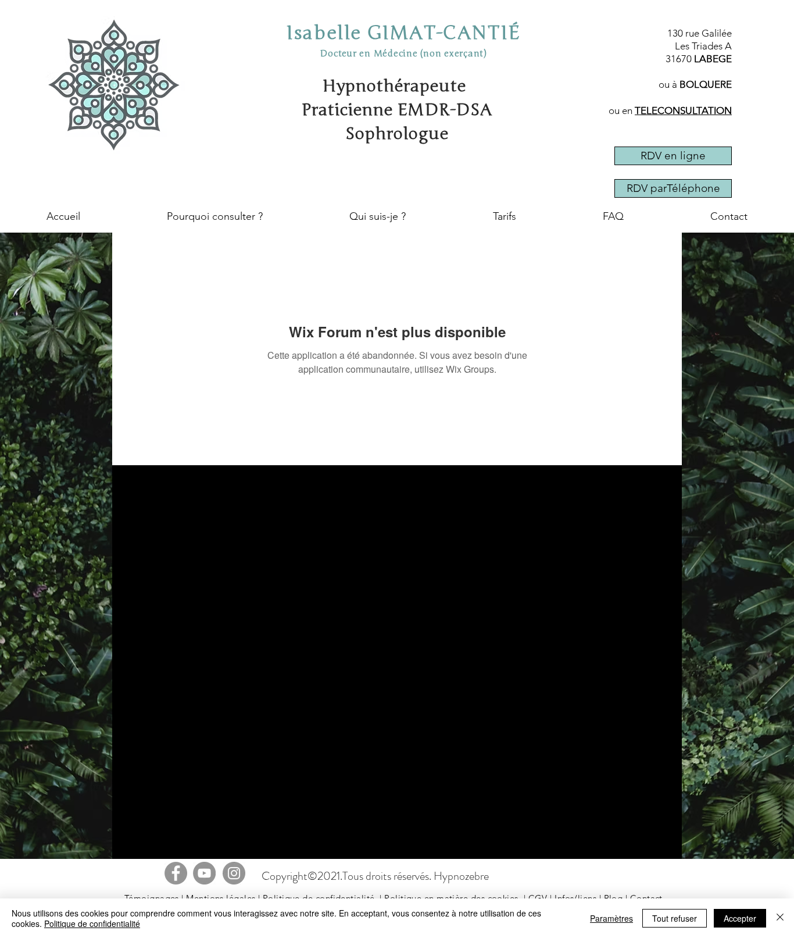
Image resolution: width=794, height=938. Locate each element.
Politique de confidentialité (92, 923)
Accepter (740, 918)
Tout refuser (674, 918)
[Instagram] (234, 873)
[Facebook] (175, 873)
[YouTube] (204, 873)
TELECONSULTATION (683, 110)
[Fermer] (780, 918)
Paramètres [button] (611, 918)
